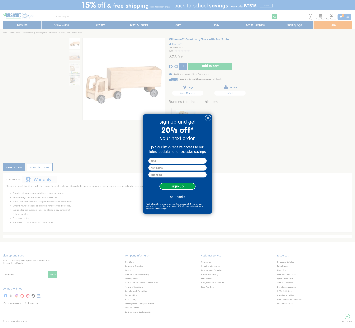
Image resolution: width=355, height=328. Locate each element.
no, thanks (177, 197)
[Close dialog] (208, 118)
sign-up (177, 186)
